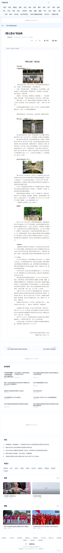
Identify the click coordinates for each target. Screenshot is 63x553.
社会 (25, 7)
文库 (6, 14)
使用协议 (27, 538)
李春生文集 (55, 14)
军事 (53, 7)
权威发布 (53, 468)
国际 (20, 7)
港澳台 (15, 7)
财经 (34, 7)
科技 (29, 7)
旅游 (58, 7)
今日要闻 (6, 471)
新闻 (54, 11)
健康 (40, 11)
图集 (35, 11)
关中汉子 (47, 14)
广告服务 (24, 540)
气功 (44, 11)
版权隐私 (35, 538)
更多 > (58, 478)
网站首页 (4, 538)
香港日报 (6, 468)
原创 (11, 468)
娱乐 (11, 14)
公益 (49, 11)
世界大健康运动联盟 (36, 14)
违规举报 (40, 540)
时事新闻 (47, 468)
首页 (4, 7)
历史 (18, 11)
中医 (13, 11)
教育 (39, 7)
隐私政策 (19, 538)
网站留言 (32, 540)
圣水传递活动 (24, 14)
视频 (30, 11)
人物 (59, 11)
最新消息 (40, 468)
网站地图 (59, 538)
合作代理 (43, 538)
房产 (48, 7)
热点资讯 (34, 468)
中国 (9, 7)
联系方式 (51, 538)
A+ (40, 40)
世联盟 (21, 468)
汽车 (4, 11)
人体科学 (24, 11)
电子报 (16, 14)
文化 (8, 11)
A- (36, 40)
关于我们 (12, 538)
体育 (44, 7)
